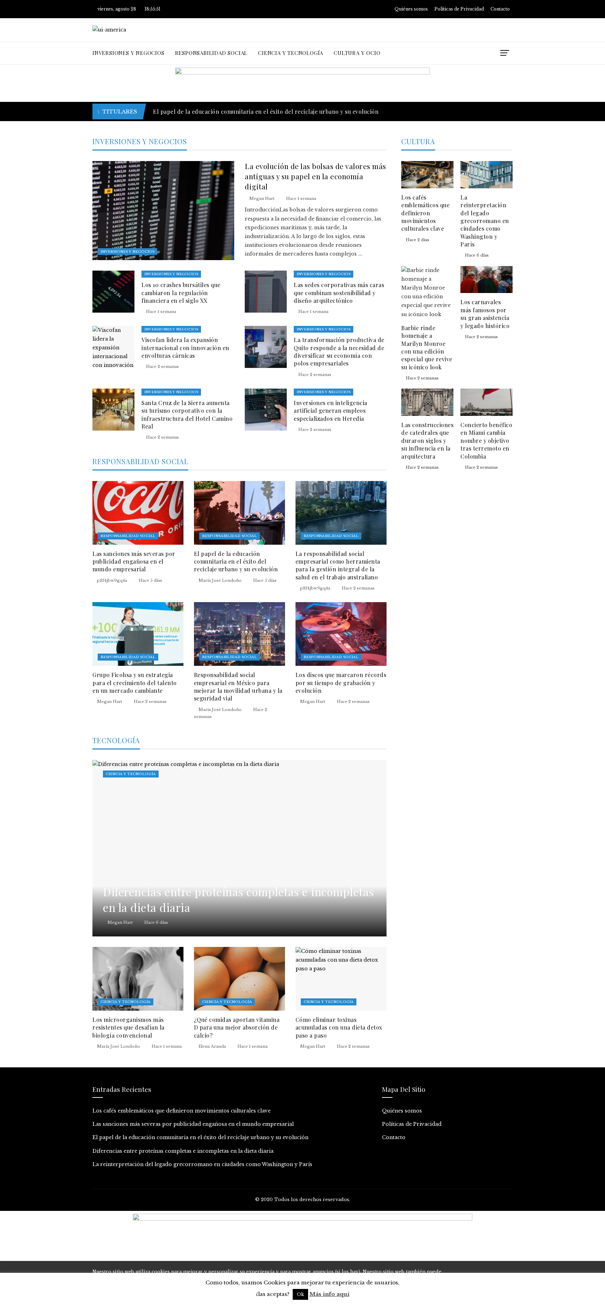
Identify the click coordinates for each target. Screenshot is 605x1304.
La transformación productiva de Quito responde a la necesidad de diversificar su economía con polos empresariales (339, 351)
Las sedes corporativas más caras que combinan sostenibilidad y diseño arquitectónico (339, 292)
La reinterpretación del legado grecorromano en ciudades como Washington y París (484, 221)
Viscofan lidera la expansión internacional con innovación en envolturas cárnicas (185, 347)
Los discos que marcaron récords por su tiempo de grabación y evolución (341, 682)
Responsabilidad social (127, 536)
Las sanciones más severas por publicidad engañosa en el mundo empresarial (133, 561)
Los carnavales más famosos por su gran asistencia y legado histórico (484, 313)
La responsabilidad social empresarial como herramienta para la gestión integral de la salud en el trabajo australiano (337, 565)
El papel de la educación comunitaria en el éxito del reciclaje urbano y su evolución (236, 561)
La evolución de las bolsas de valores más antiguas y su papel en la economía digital (315, 176)
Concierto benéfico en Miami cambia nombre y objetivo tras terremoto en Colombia (486, 440)
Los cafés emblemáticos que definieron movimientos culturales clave (425, 213)
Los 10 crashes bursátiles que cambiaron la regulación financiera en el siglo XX (181, 292)
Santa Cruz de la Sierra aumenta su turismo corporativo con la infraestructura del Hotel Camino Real (186, 414)
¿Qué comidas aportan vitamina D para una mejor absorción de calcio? (237, 1027)
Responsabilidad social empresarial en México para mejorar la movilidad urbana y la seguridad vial (238, 686)
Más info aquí (329, 1294)
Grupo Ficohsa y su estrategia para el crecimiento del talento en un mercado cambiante (134, 682)
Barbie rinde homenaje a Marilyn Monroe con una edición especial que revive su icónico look (426, 347)
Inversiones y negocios (127, 251)
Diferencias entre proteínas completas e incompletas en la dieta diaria (248, 111)
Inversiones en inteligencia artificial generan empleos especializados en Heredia (330, 410)
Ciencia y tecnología (131, 774)
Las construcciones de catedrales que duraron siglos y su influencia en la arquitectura (427, 440)
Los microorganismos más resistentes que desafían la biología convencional (128, 1027)
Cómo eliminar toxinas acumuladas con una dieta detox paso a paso (338, 1027)
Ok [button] (300, 1294)
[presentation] (496, 111)
